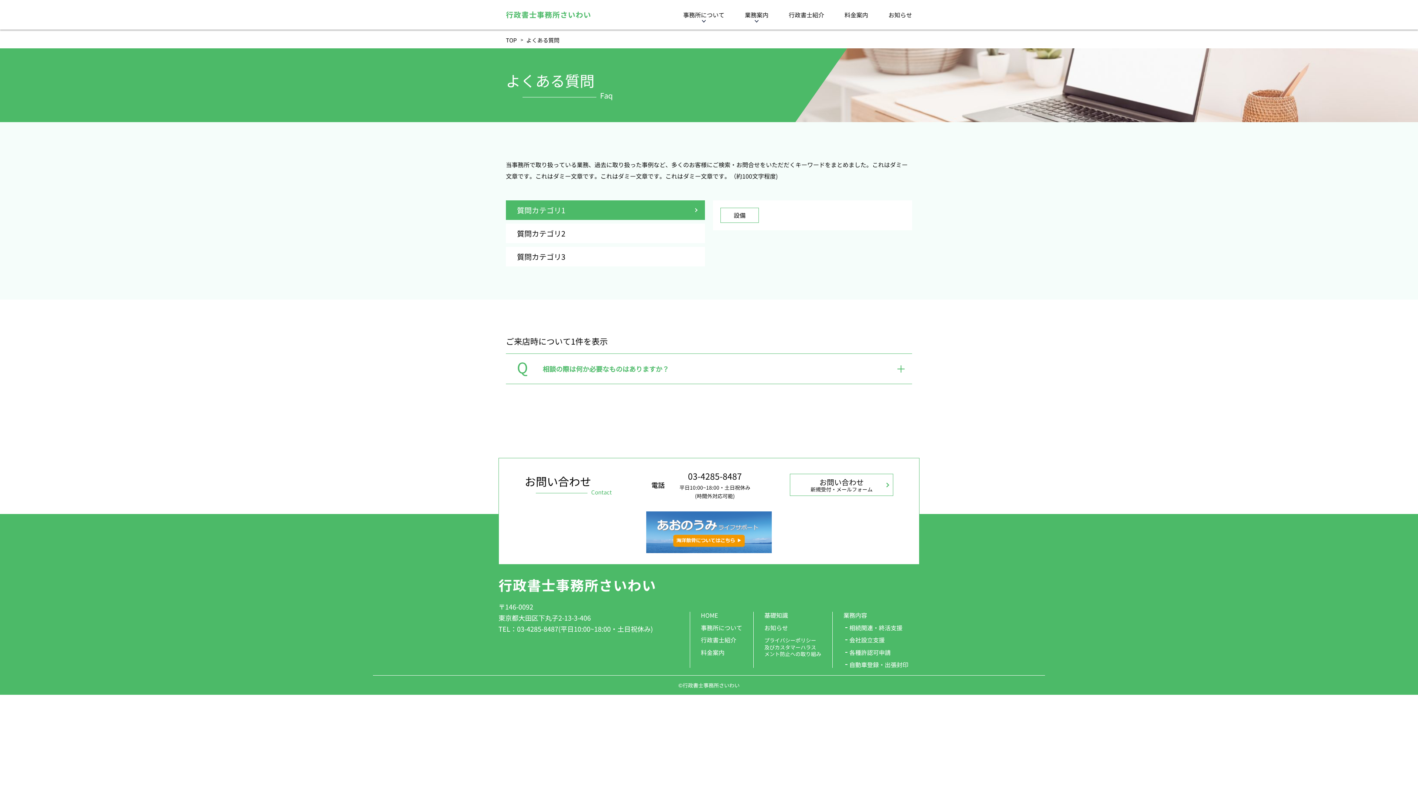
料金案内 (856, 14)
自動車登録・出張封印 (878, 664)
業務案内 (756, 14)
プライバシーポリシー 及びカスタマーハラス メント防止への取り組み (792, 647)
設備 (740, 215)
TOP (511, 40)
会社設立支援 (867, 639)
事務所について (704, 14)
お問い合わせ (842, 485)
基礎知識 (776, 615)
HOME (709, 615)
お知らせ (900, 14)
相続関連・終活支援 (875, 627)
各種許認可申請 (870, 652)
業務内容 (855, 615)
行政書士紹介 (806, 14)
